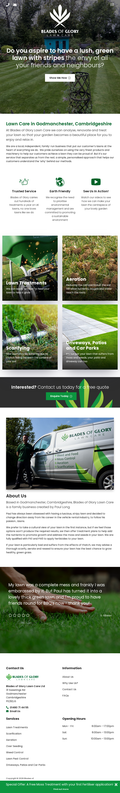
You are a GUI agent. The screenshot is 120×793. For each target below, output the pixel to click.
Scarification (13, 733)
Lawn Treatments (17, 727)
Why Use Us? (70, 683)
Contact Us (69, 689)
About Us (67, 677)
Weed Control (14, 752)
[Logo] (22, 677)
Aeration (11, 740)
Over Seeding (14, 746)
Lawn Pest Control (17, 758)
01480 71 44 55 (18, 707)
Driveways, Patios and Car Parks (25, 765)
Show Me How (58, 78)
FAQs (65, 695)
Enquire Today (59, 396)
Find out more (60, 789)
